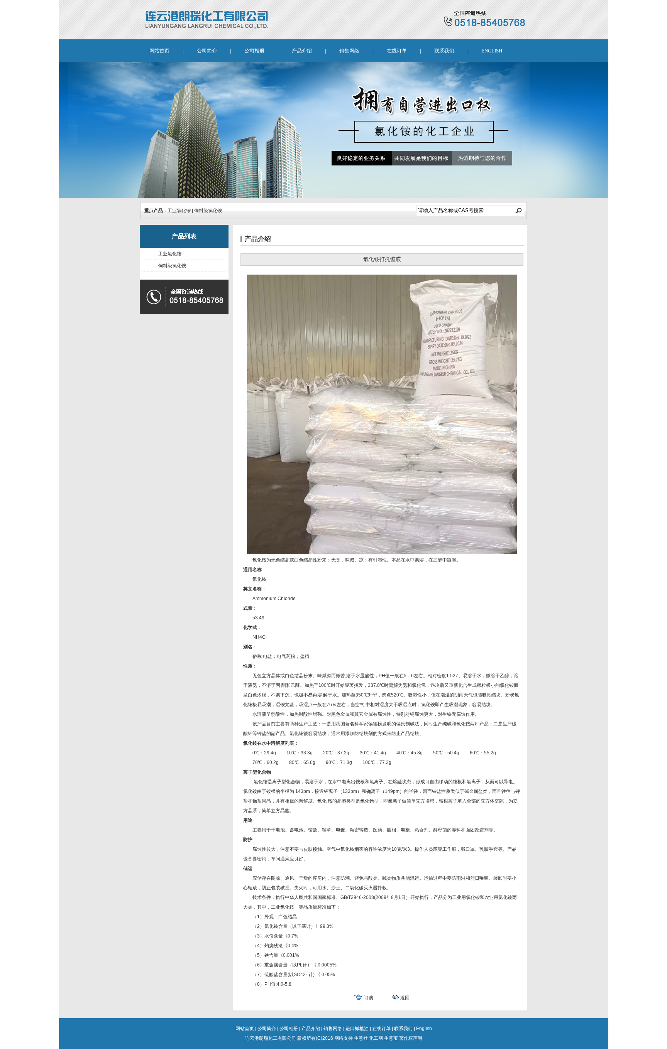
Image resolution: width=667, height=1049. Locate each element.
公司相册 (254, 51)
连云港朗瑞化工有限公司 (270, 1038)
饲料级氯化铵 (208, 210)
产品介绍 (302, 51)
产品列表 (184, 236)
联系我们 (444, 51)
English (424, 1028)
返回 (405, 997)
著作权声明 (410, 1038)
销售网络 (349, 51)
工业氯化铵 (179, 210)
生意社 (361, 1038)
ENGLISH (491, 51)
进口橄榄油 (357, 1028)
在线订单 (397, 51)
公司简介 (207, 51)
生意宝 (391, 1038)
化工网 (376, 1038)
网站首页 (159, 51)
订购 (368, 997)
